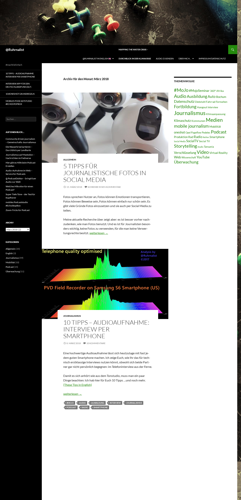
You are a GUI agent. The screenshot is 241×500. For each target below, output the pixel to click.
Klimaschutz (182, 121)
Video (203, 152)
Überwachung (186, 162)
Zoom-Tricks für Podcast (18, 210)
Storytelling (185, 146)
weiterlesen (98, 233)
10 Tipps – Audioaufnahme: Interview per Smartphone (106, 329)
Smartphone (100, 407)
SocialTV (192, 141)
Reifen (206, 137)
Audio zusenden (165, 58)
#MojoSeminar (199, 91)
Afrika (220, 90)
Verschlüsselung (185, 153)
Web (177, 157)
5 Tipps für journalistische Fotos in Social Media (104, 172)
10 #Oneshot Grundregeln (20, 94)
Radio (85, 407)
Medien (214, 120)
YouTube (203, 157)
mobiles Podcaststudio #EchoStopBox (19, 102)
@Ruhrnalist (15, 50)
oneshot (179, 132)
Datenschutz (184, 101)
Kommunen (198, 120)
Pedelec (206, 132)
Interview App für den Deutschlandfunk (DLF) (18, 85)
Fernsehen (221, 101)
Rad (190, 137)
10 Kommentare (95, 343)
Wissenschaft (189, 157)
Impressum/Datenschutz (212, 58)
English (9, 253)
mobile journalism (191, 126)
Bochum (221, 96)
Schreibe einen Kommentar (104, 187)
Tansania (209, 146)
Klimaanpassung (215, 114)
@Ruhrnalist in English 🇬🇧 (97, 58)
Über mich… (184, 58)
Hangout (202, 107)
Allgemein (69, 159)
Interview (115, 403)
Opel (188, 132)
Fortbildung (185, 106)
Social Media (180, 141)
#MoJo (70, 403)
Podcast (71, 407)
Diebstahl (200, 101)
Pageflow (196, 132)
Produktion (181, 137)
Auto (212, 96)
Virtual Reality (218, 152)
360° (213, 90)
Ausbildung (97, 403)
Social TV (204, 141)
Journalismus (72, 315)
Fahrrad (210, 101)
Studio (200, 147)
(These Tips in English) (77, 385)
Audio (82, 403)
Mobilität (215, 126)
